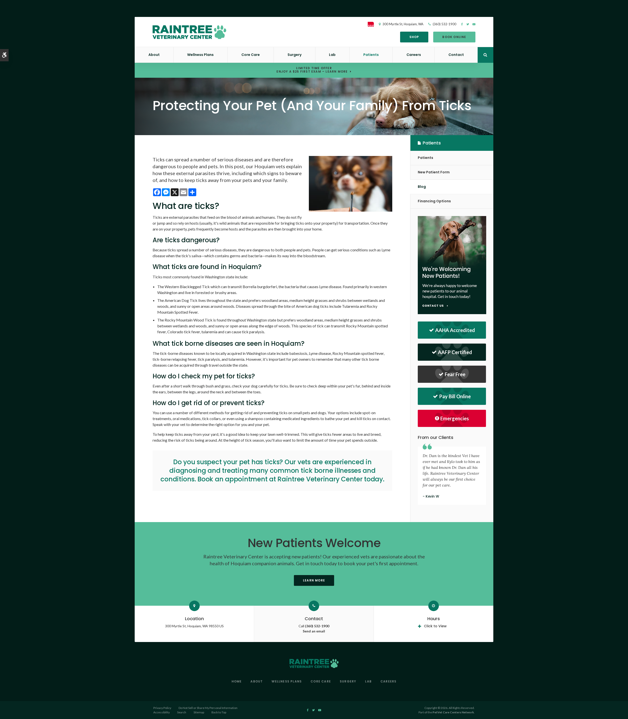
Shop (414, 37)
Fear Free (455, 374)
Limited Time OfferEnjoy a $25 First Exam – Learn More (312, 70)
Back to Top (218, 712)
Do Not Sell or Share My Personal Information (208, 708)
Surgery (294, 54)
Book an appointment (232, 479)
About (154, 54)
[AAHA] (373, 24)
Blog (422, 186)
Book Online (454, 37)
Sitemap (199, 712)
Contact (456, 54)
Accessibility (161, 712)
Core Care (250, 54)
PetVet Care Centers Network (453, 712)
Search (181, 712)
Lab (332, 54)
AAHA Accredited (455, 330)
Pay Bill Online (455, 396)
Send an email (314, 631)
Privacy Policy (162, 708)
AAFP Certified (455, 352)
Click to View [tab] (435, 626)
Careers (413, 54)
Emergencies (454, 418)
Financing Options (434, 201)
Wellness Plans (200, 54)
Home (237, 681)
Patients (371, 54)
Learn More (314, 580)
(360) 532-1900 (444, 24)
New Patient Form (434, 172)
